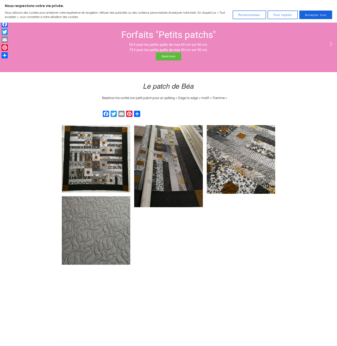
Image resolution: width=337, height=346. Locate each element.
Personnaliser (249, 15)
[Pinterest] (5, 47)
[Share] (5, 55)
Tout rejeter (282, 15)
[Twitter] (5, 32)
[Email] (5, 40)
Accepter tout (315, 15)
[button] (331, 44)
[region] (168, 11)
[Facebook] (5, 24)
